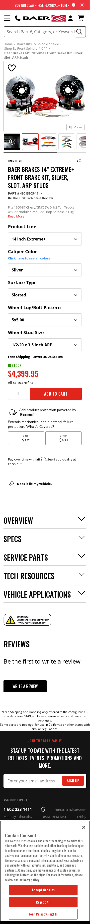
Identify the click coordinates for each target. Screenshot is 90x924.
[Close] (83, 827)
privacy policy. (29, 879)
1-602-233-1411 (17, 809)
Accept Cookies (43, 889)
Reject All (43, 902)
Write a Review (25, 686)
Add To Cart (56, 394)
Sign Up (73, 780)
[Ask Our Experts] (17, 18)
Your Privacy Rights (43, 914)
